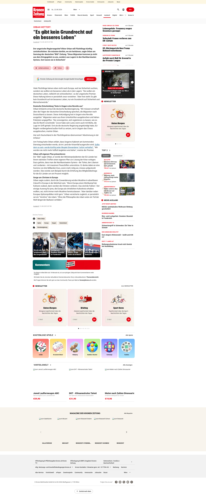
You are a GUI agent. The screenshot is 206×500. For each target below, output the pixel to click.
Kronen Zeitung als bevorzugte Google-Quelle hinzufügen (67, 79)
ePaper (59, 2)
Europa (46, 223)
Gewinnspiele (79, 2)
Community (68, 2)
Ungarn (54, 223)
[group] (41, 244)
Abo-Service (39, 472)
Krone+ (49, 15)
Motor (122, 15)
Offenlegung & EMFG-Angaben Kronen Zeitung (83, 462)
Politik (72, 15)
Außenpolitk (47, 21)
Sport (92, 15)
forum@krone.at (85, 280)
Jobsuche (110, 2)
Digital (114, 15)
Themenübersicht (92, 277)
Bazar (118, 2)
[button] (125, 15)
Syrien (39, 223)
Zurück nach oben (83, 491)
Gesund (99, 15)
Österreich (58, 15)
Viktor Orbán (41, 218)
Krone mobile (90, 2)
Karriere (124, 467)
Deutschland (37, 21)
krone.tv (131, 15)
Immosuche (100, 2)
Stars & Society (82, 15)
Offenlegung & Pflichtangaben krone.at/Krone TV (51, 462)
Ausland (107, 15)
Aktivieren (90, 79)
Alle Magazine (128, 413)
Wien (66, 15)
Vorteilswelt (50, 2)
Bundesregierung (42, 227)
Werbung (116, 467)
